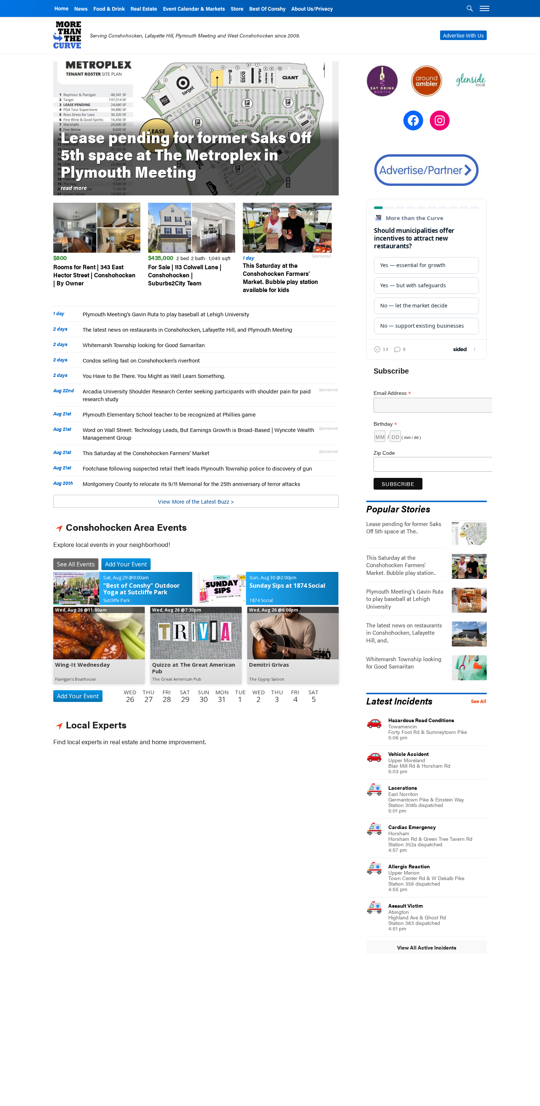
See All (478, 701)
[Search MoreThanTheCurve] (470, 9)
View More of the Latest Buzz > (196, 501)
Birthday (385, 424)
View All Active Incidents (426, 947)
